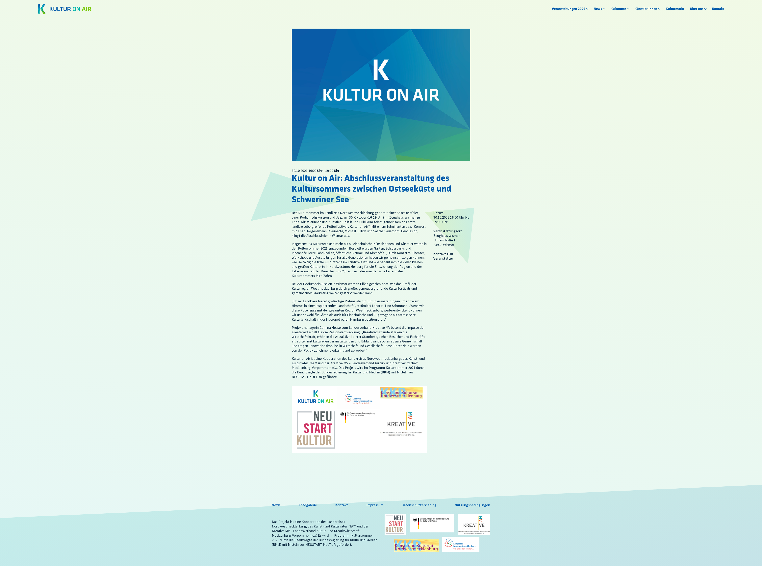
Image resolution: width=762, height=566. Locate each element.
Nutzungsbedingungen (472, 505)
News (598, 9)
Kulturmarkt (675, 9)
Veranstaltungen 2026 (568, 9)
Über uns (696, 9)
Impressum (375, 505)
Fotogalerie (308, 505)
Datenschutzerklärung (419, 505)
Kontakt (718, 9)
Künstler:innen (646, 9)
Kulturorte (618, 9)
